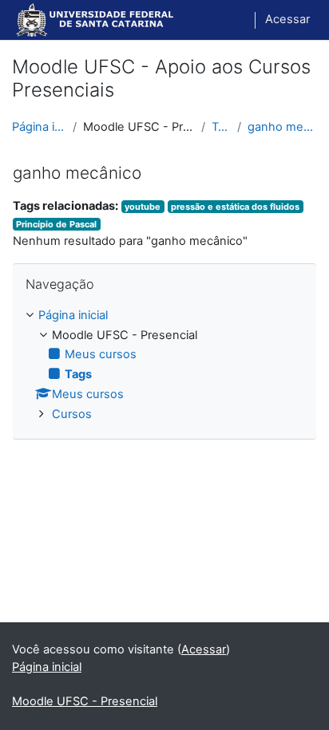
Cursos (72, 414)
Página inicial (39, 127)
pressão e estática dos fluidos (235, 206)
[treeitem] (164, 365)
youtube (143, 206)
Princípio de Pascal (56, 224)
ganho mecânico (282, 127)
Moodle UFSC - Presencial (84, 701)
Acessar (287, 19)
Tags (221, 127)
